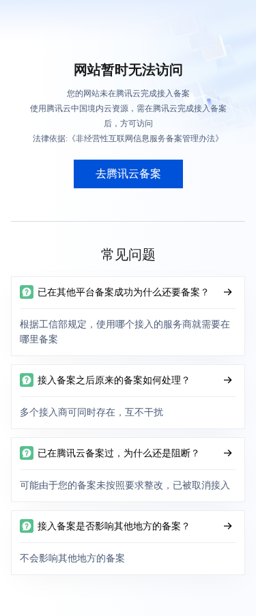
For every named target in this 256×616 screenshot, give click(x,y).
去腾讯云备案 (128, 173)
